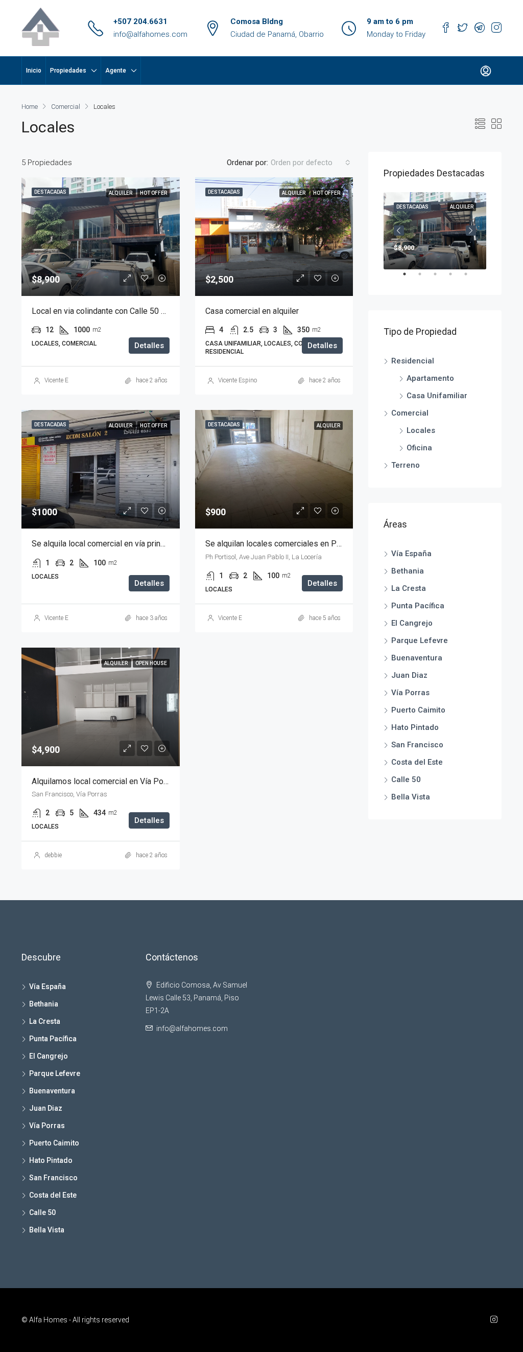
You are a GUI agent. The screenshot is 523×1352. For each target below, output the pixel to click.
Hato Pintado (415, 727)
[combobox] (310, 162)
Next (471, 230)
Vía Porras (410, 692)
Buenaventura (416, 657)
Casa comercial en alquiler (252, 311)
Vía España (411, 553)
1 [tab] (410, 278)
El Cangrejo (412, 623)
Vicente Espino (237, 380)
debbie (53, 855)
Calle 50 (406, 779)
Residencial (412, 360)
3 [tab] (440, 278)
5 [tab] (471, 278)
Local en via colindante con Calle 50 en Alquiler (115, 311)
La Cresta (408, 588)
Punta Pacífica (417, 605)
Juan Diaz (409, 675)
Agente (115, 70)
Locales (421, 430)
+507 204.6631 (140, 21)
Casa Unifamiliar (437, 395)
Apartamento (430, 378)
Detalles (149, 345)
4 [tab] (455, 278)
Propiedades (68, 70)
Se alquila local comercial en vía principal (104, 543)
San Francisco (417, 744)
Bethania (407, 571)
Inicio (33, 70)
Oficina (419, 447)
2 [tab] (425, 278)
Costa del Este (417, 762)
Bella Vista (410, 796)
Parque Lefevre (419, 640)
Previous (399, 230)
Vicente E (56, 380)
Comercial (65, 106)
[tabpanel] (435, 230)
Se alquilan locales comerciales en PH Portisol (289, 543)
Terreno (405, 465)
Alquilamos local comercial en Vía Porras (104, 781)
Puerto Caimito (418, 710)
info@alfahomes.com (150, 34)
